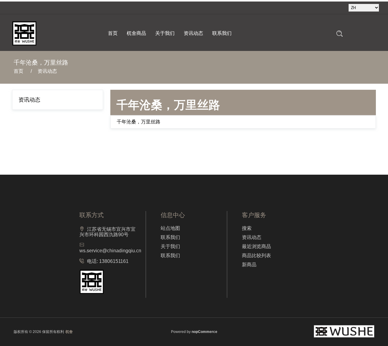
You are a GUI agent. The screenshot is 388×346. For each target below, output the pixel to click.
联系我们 (222, 33)
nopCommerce (204, 332)
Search (339, 33)
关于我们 (165, 33)
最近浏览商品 (256, 246)
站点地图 (170, 228)
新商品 (249, 264)
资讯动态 (193, 33)
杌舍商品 (136, 33)
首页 (113, 33)
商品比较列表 (256, 255)
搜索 (247, 228)
